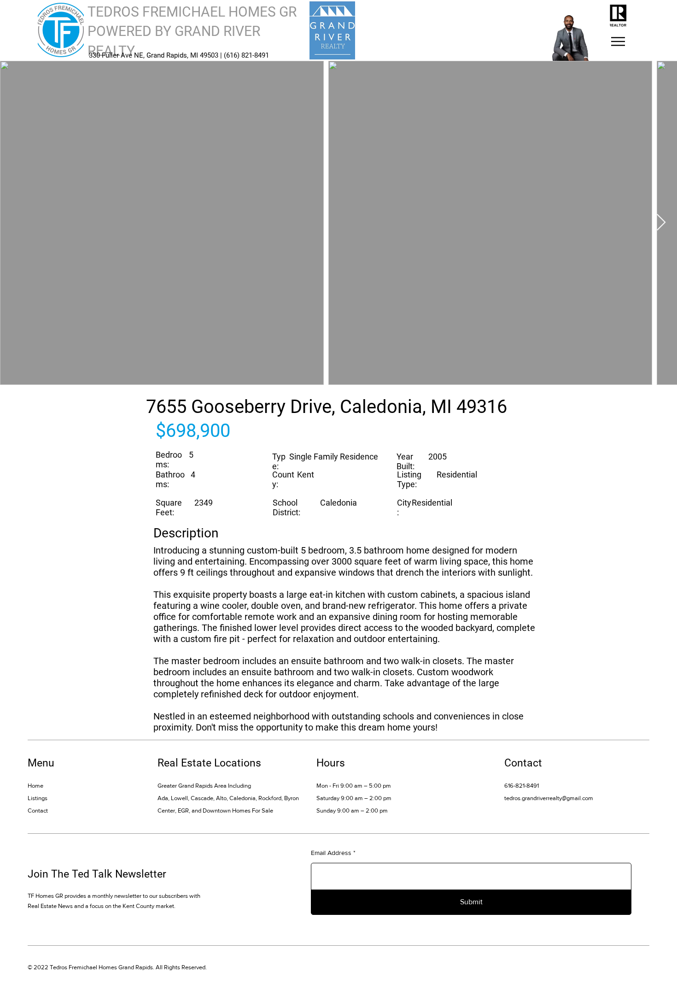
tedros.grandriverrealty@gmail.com (548, 798)
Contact (38, 810)
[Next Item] (661, 223)
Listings (37, 798)
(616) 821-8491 (246, 55)
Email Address (331, 852)
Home (35, 785)
